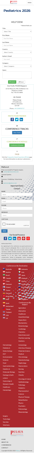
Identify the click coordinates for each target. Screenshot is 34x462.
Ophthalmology (23, 382)
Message (4, 212)
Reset (22, 82)
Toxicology (6, 419)
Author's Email (7, 56)
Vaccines (6, 422)
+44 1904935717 (19, 108)
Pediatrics (21, 388)
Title (3, 28)
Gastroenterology (8, 366)
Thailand (8, 312)
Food (4, 363)
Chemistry (21, 332)
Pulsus (18, 450)
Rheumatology (23, 412)
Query (4, 70)
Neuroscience (22, 366)
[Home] (17, 2)
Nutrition (21, 372)
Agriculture (22, 308)
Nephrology (22, 363)
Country (5, 49)
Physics (20, 403)
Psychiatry (21, 406)
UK (7, 318)
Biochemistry (22, 323)
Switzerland (9, 306)
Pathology (21, 385)
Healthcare (6, 387)
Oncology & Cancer (24, 379)
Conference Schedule (17, 145)
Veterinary (6, 425)
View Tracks (17, 132)
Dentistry (21, 341)
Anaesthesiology (23, 317)
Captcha (4, 219)
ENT (4, 354)
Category (5, 63)
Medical (21, 354)
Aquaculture (22, 320)
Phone (3, 205)
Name (3, 191)
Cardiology (22, 329)
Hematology (7, 390)
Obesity (21, 375)
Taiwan (8, 309)
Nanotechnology (23, 360)
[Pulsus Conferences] (17, 433)
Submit (13, 82)
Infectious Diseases (24, 348)
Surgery (5, 416)
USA (7, 315)
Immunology (22, 345)
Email (3, 198)
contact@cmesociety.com (11, 172)
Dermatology (7, 345)
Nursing (21, 369)
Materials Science (24, 351)
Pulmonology (22, 409)
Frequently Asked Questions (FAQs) (18, 157)
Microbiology (22, 357)
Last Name (5, 42)
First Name (5, 35)
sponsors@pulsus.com (10, 183)
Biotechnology (23, 326)
